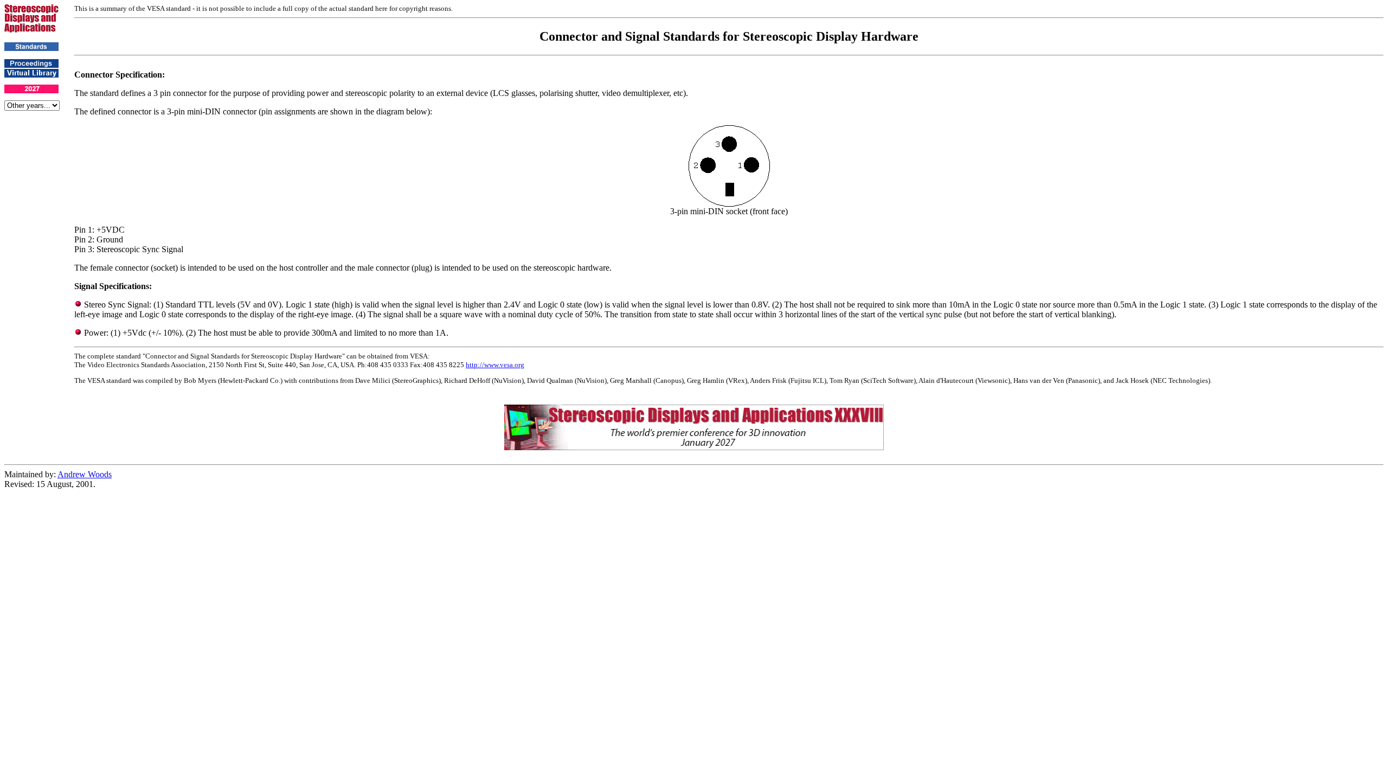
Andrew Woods (84, 474)
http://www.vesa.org (495, 365)
